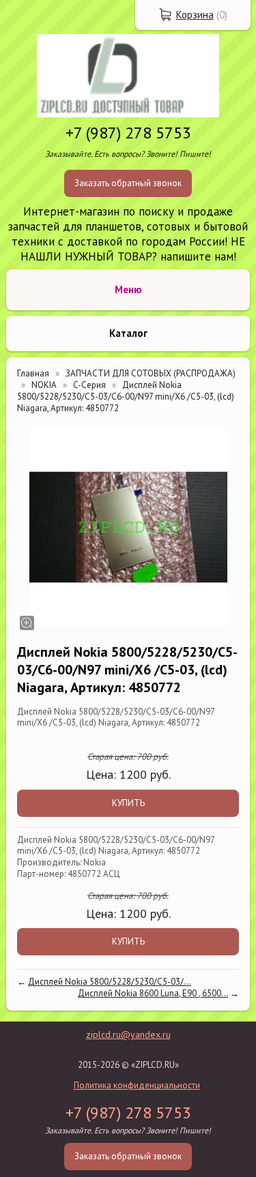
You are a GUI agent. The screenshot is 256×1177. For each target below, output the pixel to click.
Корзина (195, 14)
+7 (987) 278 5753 (128, 132)
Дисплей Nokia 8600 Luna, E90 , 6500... (153, 993)
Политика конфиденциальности (137, 1085)
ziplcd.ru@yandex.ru (128, 1034)
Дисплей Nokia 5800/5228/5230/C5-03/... (109, 981)
